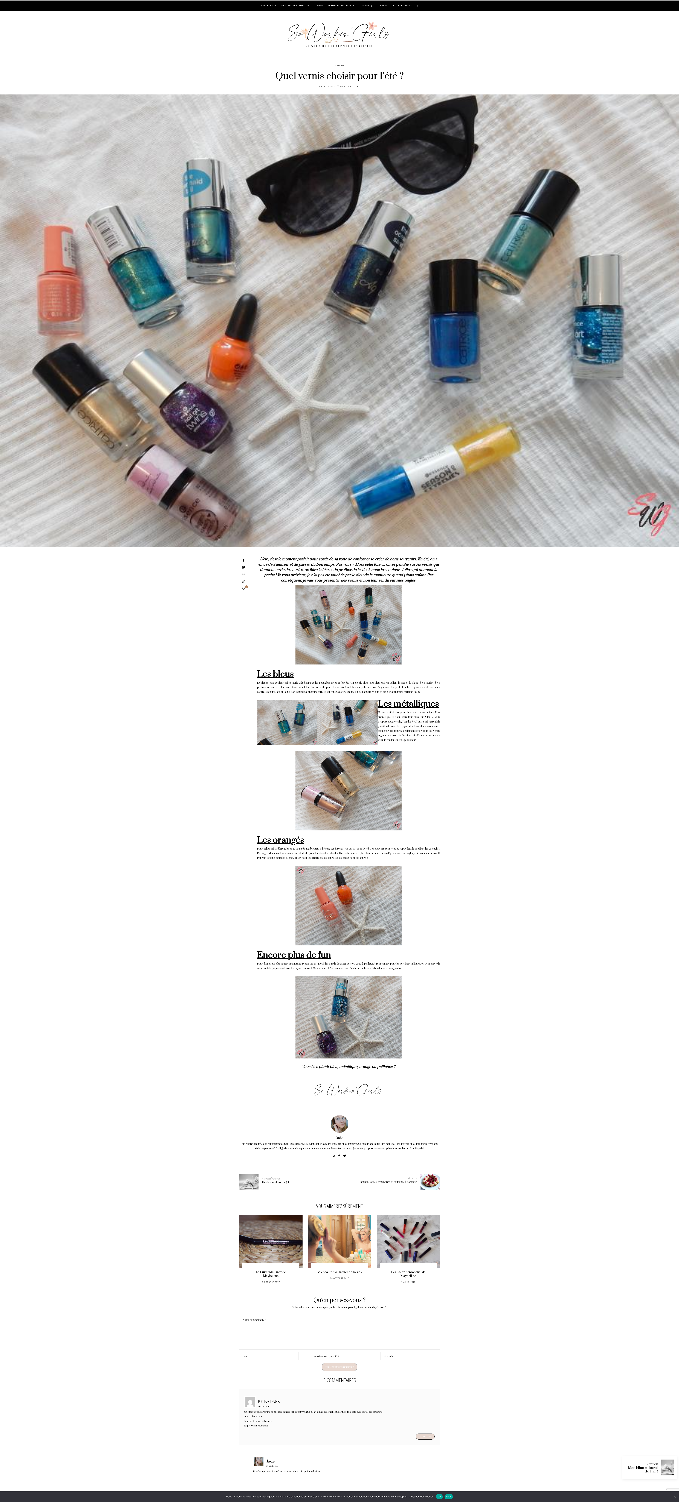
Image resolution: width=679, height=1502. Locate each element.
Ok (439, 1496)
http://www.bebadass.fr (256, 1425)
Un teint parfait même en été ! (271, 1272)
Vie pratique (368, 6)
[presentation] (247, 1245)
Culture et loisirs (402, 6)
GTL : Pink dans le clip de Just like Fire (339, 1274)
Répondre (425, 1436)
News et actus (268, 6)
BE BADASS (269, 1401)
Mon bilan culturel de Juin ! (643, 1470)
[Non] (674, 1496)
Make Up (339, 65)
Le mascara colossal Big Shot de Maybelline (408, 1274)
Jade (339, 1138)
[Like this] (243, 588)
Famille (383, 6)
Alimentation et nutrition (342, 6)
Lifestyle (319, 6)
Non (448, 1496)
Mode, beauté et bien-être (295, 6)
